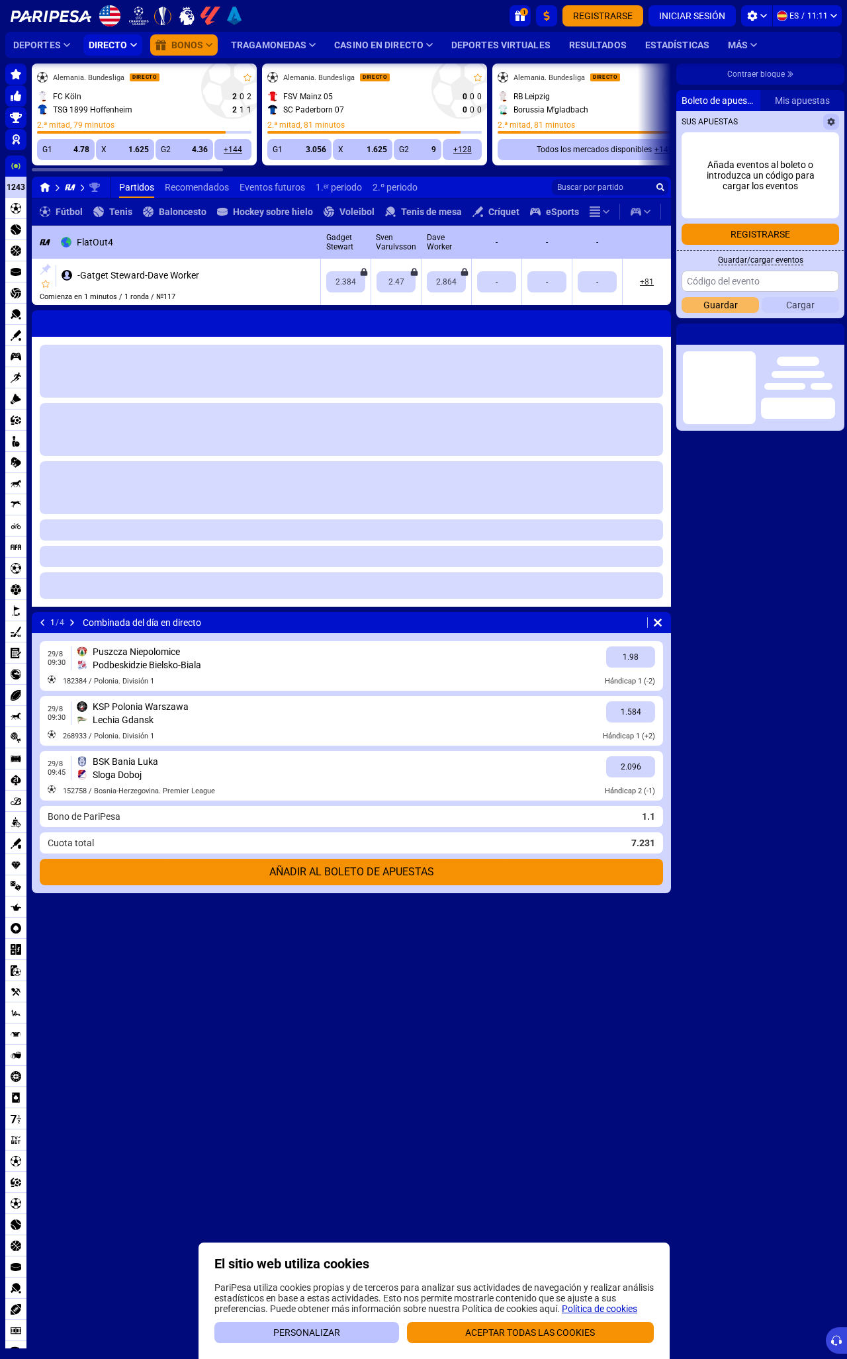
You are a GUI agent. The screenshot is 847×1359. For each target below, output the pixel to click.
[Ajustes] (756, 15)
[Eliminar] (658, 321)
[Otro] (599, 212)
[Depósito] (546, 15)
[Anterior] (42, 321)
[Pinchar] (45, 269)
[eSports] (640, 212)
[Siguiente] (76, 321)
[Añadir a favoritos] (247, 77)
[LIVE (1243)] (45, 187)
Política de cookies (599, 1308)
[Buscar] (660, 187)
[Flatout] (70, 187)
